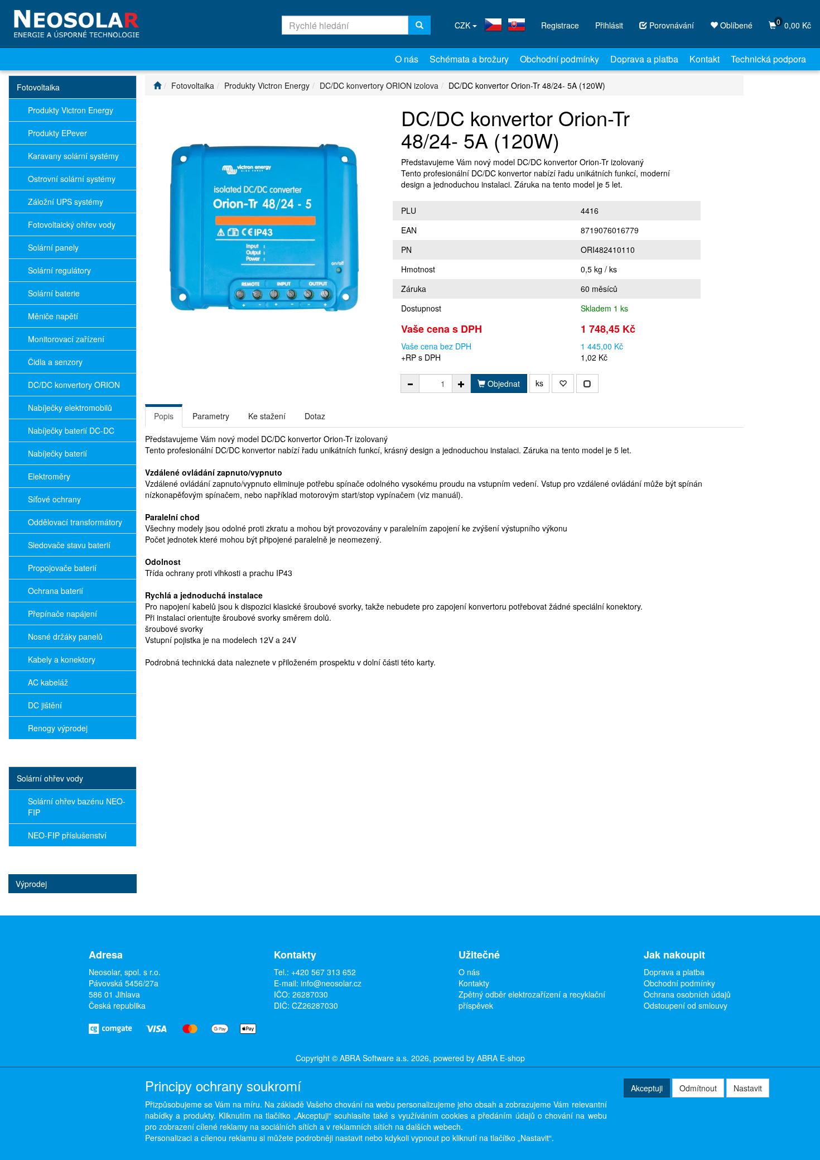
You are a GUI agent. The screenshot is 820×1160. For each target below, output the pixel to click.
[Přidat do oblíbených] (563, 383)
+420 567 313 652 (323, 971)
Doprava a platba (644, 58)
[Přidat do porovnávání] (587, 383)
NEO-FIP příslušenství (67, 835)
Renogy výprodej (58, 728)
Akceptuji (647, 1088)
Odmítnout (698, 1088)
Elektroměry (49, 476)
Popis (163, 415)
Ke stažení (267, 415)
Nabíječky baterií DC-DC (71, 430)
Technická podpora (768, 58)
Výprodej (31, 883)
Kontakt (704, 58)
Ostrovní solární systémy (71, 178)
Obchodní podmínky (559, 58)
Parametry (210, 415)
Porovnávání (670, 25)
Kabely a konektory (61, 659)
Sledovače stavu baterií (69, 544)
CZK (463, 25)
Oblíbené (735, 25)
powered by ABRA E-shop (479, 1057)
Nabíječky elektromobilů (70, 407)
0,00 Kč (793, 24)
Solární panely (53, 247)
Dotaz (315, 415)
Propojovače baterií (62, 567)
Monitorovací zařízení (66, 338)
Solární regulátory (59, 270)
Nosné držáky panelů (65, 636)
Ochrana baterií (55, 590)
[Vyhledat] (419, 25)
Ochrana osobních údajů (687, 994)
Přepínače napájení (62, 613)
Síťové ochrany (54, 499)
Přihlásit (609, 25)
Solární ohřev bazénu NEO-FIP (77, 806)
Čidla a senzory (55, 361)
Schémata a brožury (469, 58)
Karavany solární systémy (73, 155)
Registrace (560, 25)
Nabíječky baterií (57, 453)
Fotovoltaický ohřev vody (71, 224)
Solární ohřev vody (50, 778)
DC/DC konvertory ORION (74, 384)
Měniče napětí (53, 316)
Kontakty (474, 983)
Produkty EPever (57, 132)
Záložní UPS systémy (65, 201)
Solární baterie (54, 293)
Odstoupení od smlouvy (685, 1005)
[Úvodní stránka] (157, 85)
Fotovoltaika (38, 87)
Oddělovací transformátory (75, 522)
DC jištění (45, 705)
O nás (406, 58)
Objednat (502, 383)
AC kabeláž (48, 682)
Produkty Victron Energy (70, 110)
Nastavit (748, 1088)
